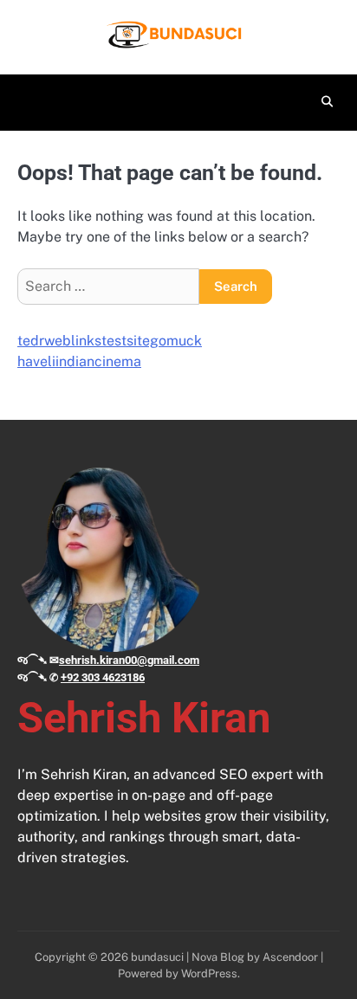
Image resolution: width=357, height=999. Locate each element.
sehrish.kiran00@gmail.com (129, 660)
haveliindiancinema (79, 361)
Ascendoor (290, 957)
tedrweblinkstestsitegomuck (109, 340)
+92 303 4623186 (103, 677)
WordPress (209, 973)
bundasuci (157, 957)
